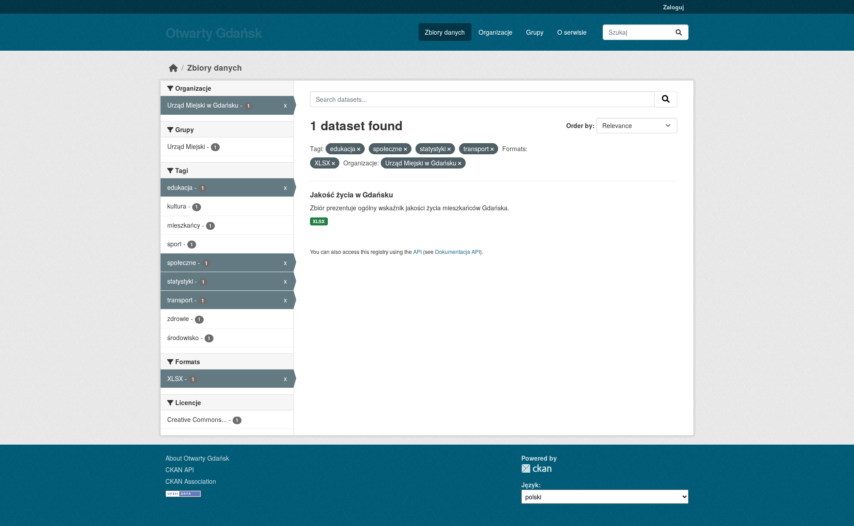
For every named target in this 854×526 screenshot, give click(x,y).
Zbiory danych (445, 32)
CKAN (536, 468)
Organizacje (495, 32)
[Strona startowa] (173, 67)
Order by (579, 125)
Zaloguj (673, 7)
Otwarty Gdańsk (213, 32)
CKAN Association (190, 481)
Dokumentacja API (457, 251)
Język (530, 484)
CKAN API (179, 469)
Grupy (535, 32)
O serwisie (572, 32)
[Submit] (679, 32)
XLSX (319, 221)
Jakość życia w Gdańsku (351, 194)
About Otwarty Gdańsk (197, 458)
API (417, 251)
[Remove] (358, 149)
